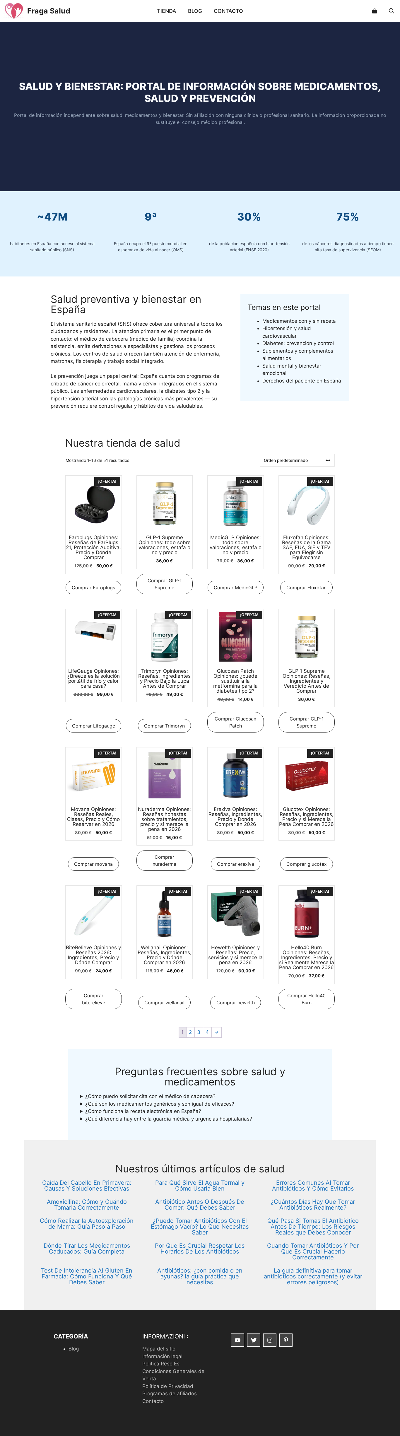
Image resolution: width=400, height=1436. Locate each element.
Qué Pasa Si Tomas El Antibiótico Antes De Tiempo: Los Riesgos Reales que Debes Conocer (313, 1226)
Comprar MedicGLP (235, 587)
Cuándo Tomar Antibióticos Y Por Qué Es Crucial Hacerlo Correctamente (313, 1251)
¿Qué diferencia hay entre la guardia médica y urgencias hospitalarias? (168, 1119)
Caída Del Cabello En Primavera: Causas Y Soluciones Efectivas (86, 1185)
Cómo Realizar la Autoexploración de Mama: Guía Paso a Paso (87, 1223)
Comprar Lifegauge (93, 726)
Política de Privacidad (167, 1386)
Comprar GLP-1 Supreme (165, 584)
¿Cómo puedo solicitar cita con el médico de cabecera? (150, 1096)
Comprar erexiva (235, 864)
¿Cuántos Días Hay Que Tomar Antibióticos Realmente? (313, 1204)
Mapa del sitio (158, 1349)
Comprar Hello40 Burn (306, 999)
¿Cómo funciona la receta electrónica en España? (143, 1111)
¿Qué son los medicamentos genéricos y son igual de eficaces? (159, 1104)
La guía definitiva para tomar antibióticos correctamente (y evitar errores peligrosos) (313, 1276)
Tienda (166, 11)
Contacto (228, 11)
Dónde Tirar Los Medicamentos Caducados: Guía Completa (87, 1248)
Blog (195, 11)
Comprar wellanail (164, 1002)
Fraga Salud (48, 10)
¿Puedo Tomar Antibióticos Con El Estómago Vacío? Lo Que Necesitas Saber (200, 1226)
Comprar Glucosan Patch (235, 722)
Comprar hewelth (235, 1002)
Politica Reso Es (161, 1364)
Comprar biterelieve (93, 999)
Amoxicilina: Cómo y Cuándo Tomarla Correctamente (87, 1204)
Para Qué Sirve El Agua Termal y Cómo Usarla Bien (200, 1185)
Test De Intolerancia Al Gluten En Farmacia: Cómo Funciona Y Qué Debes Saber (86, 1276)
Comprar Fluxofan (306, 587)
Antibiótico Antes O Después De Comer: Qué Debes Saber (199, 1204)
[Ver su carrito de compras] (374, 11)
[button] (391, 11)
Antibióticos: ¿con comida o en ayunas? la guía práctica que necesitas (199, 1276)
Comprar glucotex (306, 864)
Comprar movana (93, 864)
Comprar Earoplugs (93, 587)
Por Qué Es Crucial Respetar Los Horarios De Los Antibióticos (200, 1248)
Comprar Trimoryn (164, 726)
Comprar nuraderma (164, 860)
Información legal (162, 1356)
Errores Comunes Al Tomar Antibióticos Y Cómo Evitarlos (313, 1185)
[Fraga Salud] (13, 11)
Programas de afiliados (169, 1393)
